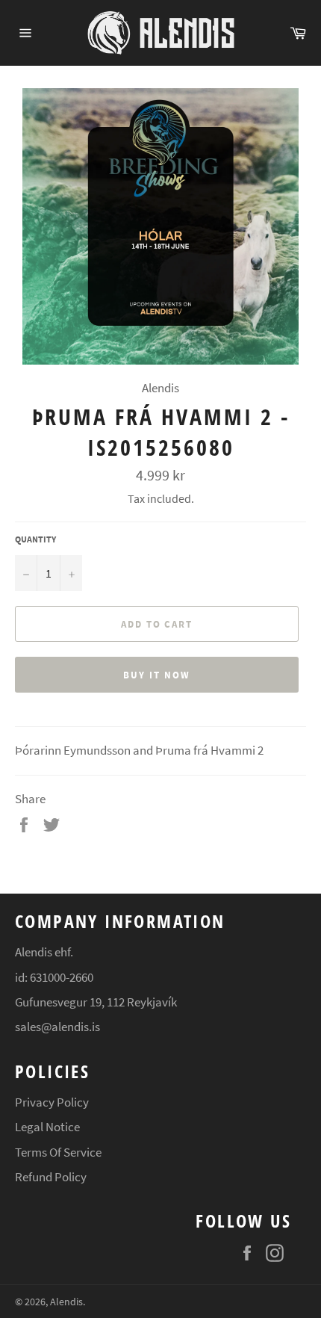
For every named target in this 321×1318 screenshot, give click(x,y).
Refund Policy (51, 1177)
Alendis (66, 1302)
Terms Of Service (58, 1152)
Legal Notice (47, 1127)
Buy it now (156, 675)
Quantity (35, 539)
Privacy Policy (52, 1102)
